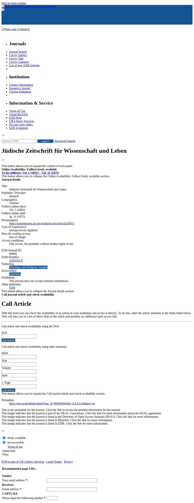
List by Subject (18, 55)
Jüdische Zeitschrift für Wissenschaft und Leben (64, 150)
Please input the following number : (24, 498)
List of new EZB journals (24, 65)
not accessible (15, 442)
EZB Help (15, 117)
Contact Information (21, 84)
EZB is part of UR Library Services (23, 461)
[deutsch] (23, 29)
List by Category (19, 62)
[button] (29, 169)
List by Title (16, 58)
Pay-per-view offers (21, 124)
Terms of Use (17, 111)
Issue (5, 375)
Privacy (68, 461)
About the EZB (18, 114)
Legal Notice (54, 461)
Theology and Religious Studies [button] (28, 267)
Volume (6, 367)
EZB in (18, 128)
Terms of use (15, 446)
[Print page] (9, 29)
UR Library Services (21, 121)
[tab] (97, 169)
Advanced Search (64, 141)
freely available (16, 437)
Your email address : (15, 480)
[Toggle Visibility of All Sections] (3, 159)
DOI (4, 332)
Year (4, 360)
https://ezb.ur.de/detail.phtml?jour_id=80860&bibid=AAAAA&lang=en (52, 403)
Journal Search (18, 51)
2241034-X (16, 260)
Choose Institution (20, 91)
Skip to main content (14, 3)
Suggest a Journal (19, 88)
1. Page (6, 382)
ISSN (5, 353)
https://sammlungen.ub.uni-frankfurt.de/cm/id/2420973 (41, 223)
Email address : (12, 489)
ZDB (12, 287)
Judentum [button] (15, 274)
